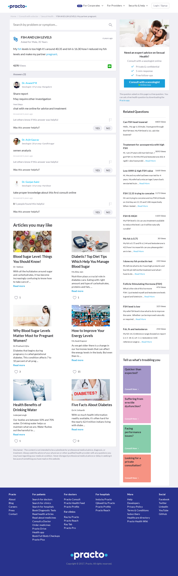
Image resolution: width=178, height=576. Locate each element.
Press (12, 510)
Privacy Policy (135, 506)
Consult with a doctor (28, 16)
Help (129, 499)
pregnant (51, 54)
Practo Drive (39, 528)
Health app (38, 532)
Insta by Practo (104, 499)
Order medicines (41, 524)
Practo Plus (38, 539)
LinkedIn (163, 506)
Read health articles (43, 513)
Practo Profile (71, 506)
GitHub (163, 513)
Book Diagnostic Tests (44, 510)
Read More (150, 160)
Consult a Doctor (41, 521)
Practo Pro (70, 527)
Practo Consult (72, 499)
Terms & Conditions (138, 510)
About (12, 499)
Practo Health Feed (74, 502)
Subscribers (133, 513)
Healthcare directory (138, 517)
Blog (11, 502)
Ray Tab (68, 524)
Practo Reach (71, 520)
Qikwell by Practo (105, 502)
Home (13, 16)
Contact (13, 513)
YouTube (163, 510)
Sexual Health (47, 16)
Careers (13, 506)
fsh (19, 48)
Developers (133, 502)
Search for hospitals (43, 506)
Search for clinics (41, 502)
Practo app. (125, 100)
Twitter (163, 502)
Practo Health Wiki (137, 521)
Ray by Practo (71, 516)
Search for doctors (42, 499)
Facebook (164, 499)
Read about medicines (44, 517)
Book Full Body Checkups (46, 535)
